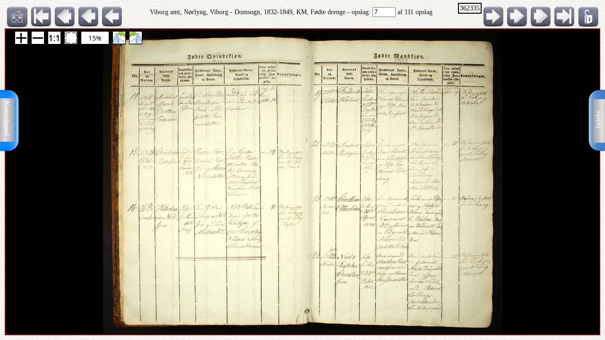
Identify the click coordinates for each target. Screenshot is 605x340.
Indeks (598, 119)
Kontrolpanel (6, 118)
